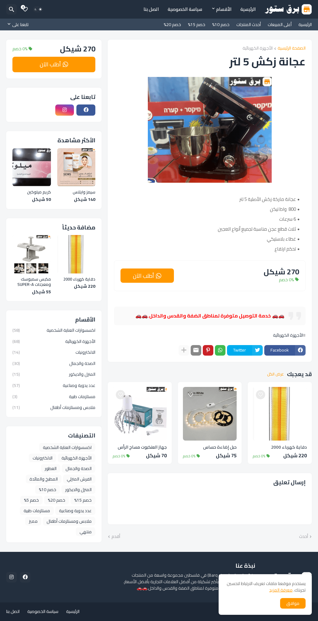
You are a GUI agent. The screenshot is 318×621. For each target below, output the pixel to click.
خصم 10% (220, 24)
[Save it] (260, 394)
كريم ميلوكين (39, 192)
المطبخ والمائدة (44, 479)
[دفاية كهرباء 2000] (280, 414)
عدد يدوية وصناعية (53, 385)
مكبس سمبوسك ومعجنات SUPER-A (34, 282)
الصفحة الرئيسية (292, 48)
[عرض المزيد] (184, 350)
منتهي (86, 532)
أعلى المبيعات (280, 24)
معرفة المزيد (281, 590)
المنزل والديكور (53, 374)
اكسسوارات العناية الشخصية (53, 330)
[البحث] (11, 9)
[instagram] (64, 110)
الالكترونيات (53, 352)
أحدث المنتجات (248, 24)
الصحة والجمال (53, 363)
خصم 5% (31, 500)
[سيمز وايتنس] (76, 167)
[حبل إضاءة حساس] (210, 414)
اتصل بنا (151, 9)
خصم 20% (172, 24)
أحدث (303, 537)
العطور (51, 468)
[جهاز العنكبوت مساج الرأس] (140, 414)
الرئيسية (248, 9)
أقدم (115, 537)
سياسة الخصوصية (185, 9)
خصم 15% (196, 24)
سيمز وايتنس (84, 192)
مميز (33, 521)
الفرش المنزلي (79, 479)
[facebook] (85, 110)
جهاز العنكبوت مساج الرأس (142, 447)
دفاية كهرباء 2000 (289, 447)
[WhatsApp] (220, 350)
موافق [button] (292, 603)
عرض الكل (275, 374)
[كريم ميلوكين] (31, 167)
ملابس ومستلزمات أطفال (53, 407)
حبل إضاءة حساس (220, 447)
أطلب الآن (143, 276)
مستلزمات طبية (53, 397)
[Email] (196, 350)
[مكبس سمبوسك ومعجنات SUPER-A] (31, 254)
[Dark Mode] (38, 9)
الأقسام (224, 9)
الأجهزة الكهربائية (258, 48)
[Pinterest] (208, 350)
